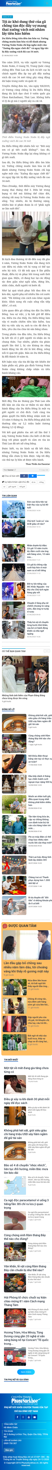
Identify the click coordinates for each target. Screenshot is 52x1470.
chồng (41, 482)
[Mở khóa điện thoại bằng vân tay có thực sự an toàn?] (14, 763)
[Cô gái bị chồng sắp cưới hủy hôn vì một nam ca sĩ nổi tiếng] (13, 572)
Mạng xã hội (7, 17)
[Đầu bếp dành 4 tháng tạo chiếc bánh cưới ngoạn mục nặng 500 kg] (14, 784)
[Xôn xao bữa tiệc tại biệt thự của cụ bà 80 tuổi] (13, 509)
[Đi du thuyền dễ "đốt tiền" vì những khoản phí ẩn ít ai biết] (14, 905)
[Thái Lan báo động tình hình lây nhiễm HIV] (14, 865)
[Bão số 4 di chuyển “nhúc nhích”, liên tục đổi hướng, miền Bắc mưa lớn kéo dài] (15, 1185)
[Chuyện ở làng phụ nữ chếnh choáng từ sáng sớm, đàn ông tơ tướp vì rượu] (13, 610)
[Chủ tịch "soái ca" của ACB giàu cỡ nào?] (13, 528)
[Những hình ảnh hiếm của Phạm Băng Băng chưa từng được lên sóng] (25, 674)
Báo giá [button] (9, 1450)
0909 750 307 (10, 1443)
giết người (12, 486)
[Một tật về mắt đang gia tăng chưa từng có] (15, 1084)
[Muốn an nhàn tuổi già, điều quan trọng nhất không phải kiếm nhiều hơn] (14, 804)
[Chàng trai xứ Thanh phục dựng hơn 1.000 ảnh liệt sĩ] (14, 885)
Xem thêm (26, 1372)
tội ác (34, 482)
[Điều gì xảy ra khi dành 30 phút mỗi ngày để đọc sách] (15, 1115)
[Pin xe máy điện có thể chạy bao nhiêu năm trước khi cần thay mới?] (14, 844)
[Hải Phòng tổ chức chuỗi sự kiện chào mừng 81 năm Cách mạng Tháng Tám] (15, 1317)
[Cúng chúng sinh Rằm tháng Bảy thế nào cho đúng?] (14, 743)
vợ (4, 486)
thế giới (22, 486)
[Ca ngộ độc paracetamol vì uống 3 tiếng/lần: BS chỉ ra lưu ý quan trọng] (15, 1220)
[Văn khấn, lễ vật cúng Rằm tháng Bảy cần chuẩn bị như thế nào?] (15, 1282)
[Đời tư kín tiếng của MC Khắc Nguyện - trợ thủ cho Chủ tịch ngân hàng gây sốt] (13, 591)
